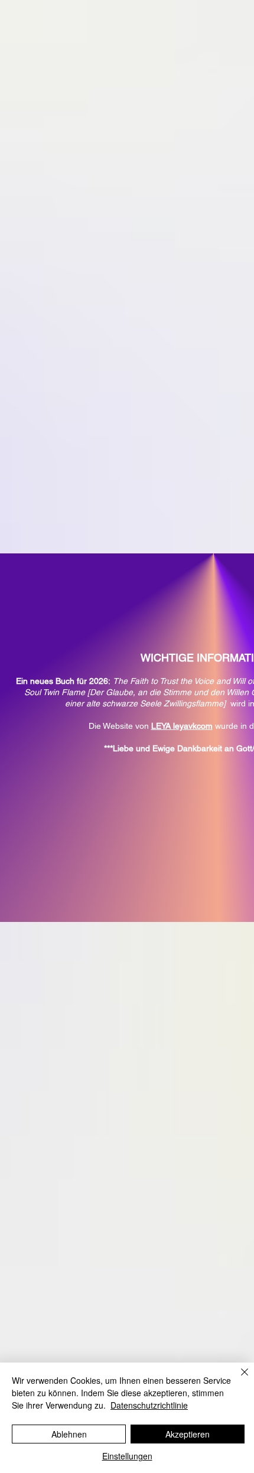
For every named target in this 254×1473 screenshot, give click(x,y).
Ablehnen (69, 1434)
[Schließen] (237, 1379)
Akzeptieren (187, 1434)
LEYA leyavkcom (182, 726)
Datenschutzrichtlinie (149, 1405)
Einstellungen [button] (127, 1456)
